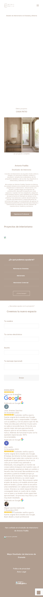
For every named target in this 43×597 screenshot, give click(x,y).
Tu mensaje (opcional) (13, 361)
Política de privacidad (21, 569)
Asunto (7, 348)
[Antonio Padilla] (9, 5)
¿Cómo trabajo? (21, 293)
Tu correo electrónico (13, 334)
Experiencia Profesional (21, 214)
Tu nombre (8, 321)
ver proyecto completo (21, 154)
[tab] (21, 268)
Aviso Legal (21, 572)
